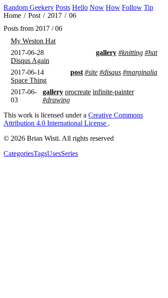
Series (69, 153)
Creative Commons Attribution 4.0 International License (73, 119)
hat (152, 52)
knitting (132, 52)
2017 (54, 15)
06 (72, 15)
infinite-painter (113, 92)
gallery (106, 52)
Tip (148, 7)
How (113, 7)
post (76, 72)
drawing (58, 100)
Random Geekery (29, 7)
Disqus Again (30, 60)
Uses (54, 153)
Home (12, 15)
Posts (63, 7)
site (93, 72)
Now (97, 7)
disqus (112, 72)
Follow (132, 7)
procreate (78, 92)
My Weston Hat (33, 41)
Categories (19, 153)
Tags (40, 153)
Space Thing (29, 80)
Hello (80, 7)
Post (34, 15)
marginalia (141, 72)
